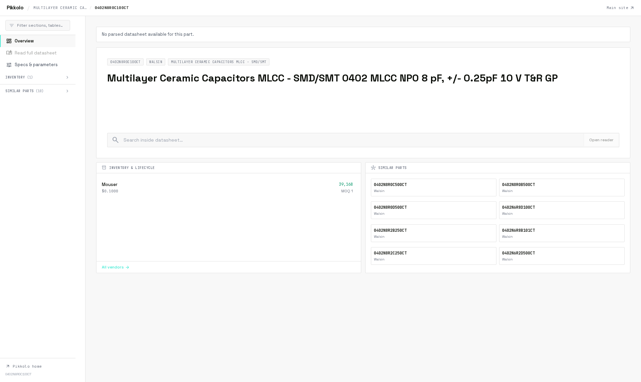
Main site (620, 8)
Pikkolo (15, 7)
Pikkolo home (23, 366)
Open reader (601, 140)
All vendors (116, 267)
